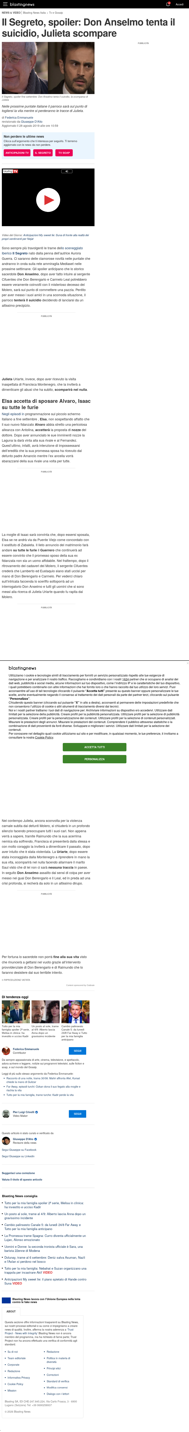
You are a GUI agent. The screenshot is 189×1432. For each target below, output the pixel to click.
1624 (125, 679)
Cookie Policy (44, 737)
